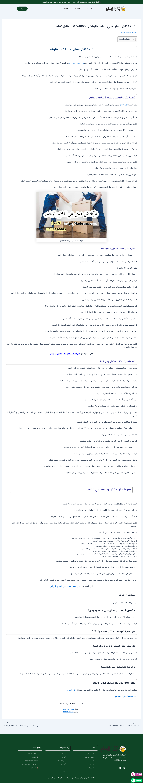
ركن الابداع (71, 690)
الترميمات (91, 768)
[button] (77, 8)
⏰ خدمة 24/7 (34, 768)
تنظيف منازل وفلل (88, 753)
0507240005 (67, 2)
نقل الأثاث (124, 104)
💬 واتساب (35, 757)
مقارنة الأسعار (62, 760)
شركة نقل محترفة (76, 63)
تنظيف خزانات (89, 760)
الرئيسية (89, 8)
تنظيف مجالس (89, 757)
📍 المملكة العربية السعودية (30, 764)
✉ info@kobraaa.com (31, 760)
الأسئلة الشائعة (61, 768)
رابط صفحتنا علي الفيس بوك (125, 696)
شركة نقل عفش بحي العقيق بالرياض (65, 586)
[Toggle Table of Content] (133, 39)
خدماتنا (77, 8)
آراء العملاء (63, 764)
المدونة (65, 8)
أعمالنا (64, 757)
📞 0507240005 (33, 753)
